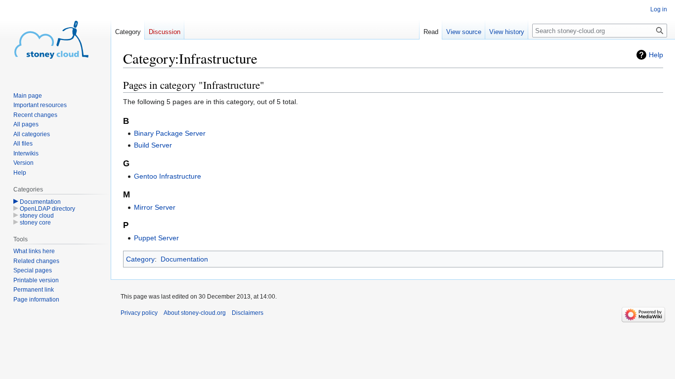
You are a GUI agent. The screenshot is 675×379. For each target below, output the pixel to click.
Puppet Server (156, 238)
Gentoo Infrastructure (167, 176)
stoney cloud (37, 215)
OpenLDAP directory (47, 208)
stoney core (35, 222)
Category (140, 259)
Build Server (153, 145)
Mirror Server (154, 207)
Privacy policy (139, 312)
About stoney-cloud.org (195, 312)
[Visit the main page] (51, 39)
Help (656, 55)
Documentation (184, 259)
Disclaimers (247, 312)
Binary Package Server (170, 133)
